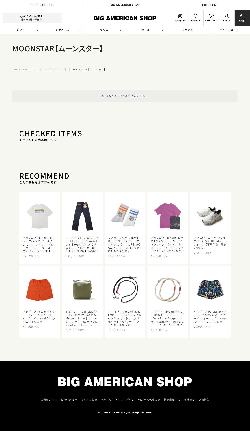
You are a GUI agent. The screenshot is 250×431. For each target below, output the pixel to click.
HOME (17, 69)
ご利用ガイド (49, 399)
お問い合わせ (69, 399)
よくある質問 (89, 399)
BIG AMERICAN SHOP (125, 5)
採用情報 (204, 399)
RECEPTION (208, 5)
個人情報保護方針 (149, 399)
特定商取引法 (172, 399)
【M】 (67, 69)
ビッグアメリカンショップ (37, 69)
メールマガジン (125, 399)
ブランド (57, 69)
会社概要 (189, 399)
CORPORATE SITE (41, 5)
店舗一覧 (106, 399)
